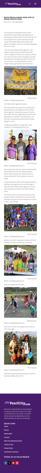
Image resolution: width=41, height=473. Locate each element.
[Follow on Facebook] (5, 463)
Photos (6, 430)
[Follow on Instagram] (17, 463)
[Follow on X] (9, 463)
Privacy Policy (8, 448)
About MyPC (8, 433)
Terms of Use (8, 444)
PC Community (18, 22)
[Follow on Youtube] (13, 463)
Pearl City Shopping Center (13, 441)
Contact (7, 437)
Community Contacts (11, 452)
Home (6, 426)
